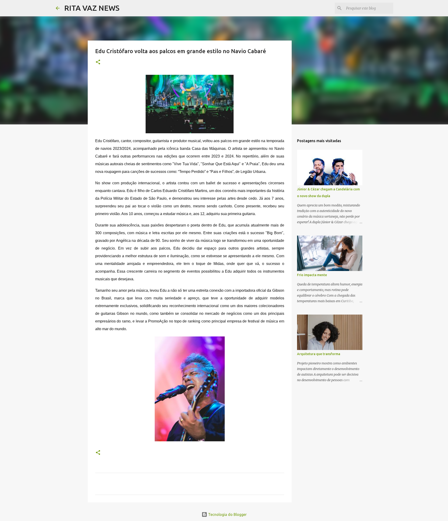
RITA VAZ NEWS (91, 8)
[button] (98, 62)
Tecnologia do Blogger (227, 514)
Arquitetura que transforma (318, 354)
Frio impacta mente (312, 275)
